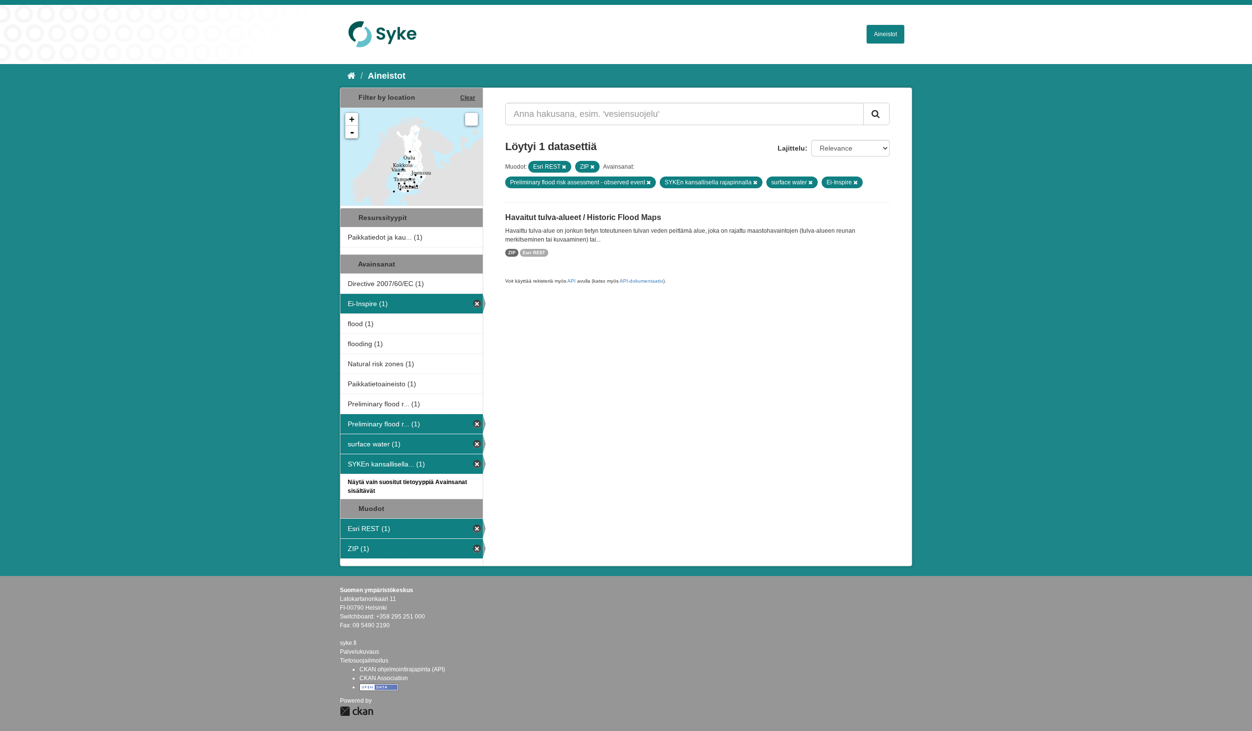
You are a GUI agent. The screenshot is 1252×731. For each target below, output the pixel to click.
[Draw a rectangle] (471, 119)
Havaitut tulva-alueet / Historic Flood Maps (583, 217)
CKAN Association (383, 678)
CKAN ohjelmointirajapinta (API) (402, 669)
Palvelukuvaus (359, 651)
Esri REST (534, 252)
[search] (876, 114)
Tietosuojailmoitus (364, 660)
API (571, 281)
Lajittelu (791, 148)
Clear (467, 97)
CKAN (356, 711)
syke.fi (348, 643)
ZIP (511, 252)
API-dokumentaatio (641, 281)
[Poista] (564, 167)
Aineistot (885, 34)
